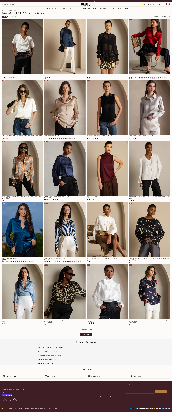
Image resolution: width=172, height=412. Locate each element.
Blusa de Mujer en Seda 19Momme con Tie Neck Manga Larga (102, 258)
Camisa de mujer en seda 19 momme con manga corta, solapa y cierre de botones (22, 135)
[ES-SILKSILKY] (86, 4)
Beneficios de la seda (103, 389)
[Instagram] (6, 399)
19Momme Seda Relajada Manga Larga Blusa (56, 196)
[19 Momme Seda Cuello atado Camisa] (107, 291)
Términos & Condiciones (51, 408)
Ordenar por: (157, 16)
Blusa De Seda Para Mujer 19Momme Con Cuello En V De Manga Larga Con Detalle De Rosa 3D (149, 197)
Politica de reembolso (76, 392)
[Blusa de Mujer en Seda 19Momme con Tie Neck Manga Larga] (107, 229)
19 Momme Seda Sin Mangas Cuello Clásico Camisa (100, 135)
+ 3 (167, 77)
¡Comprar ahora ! (96, 1)
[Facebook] (3, 399)
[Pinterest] (16, 399)
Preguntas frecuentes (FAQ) (105, 396)
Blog (46, 394)
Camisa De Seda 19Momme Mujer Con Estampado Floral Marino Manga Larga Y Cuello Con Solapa (148, 321)
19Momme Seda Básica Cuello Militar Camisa (141, 74)
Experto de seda (102, 392)
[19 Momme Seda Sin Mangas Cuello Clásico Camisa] (107, 107)
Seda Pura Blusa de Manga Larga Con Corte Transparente (99, 74)
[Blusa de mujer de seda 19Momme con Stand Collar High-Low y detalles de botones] (65, 46)
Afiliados (46, 392)
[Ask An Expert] (162, 4)
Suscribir (161, 391)
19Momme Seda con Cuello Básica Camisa (55, 258)
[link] (162, 4)
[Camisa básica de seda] (65, 107)
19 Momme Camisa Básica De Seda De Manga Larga (142, 135)
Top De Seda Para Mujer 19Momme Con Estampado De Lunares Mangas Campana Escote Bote (149, 259)
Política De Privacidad (76, 396)
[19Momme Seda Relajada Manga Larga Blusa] (65, 168)
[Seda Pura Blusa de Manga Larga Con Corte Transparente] (107, 46)
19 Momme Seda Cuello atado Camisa (97, 320)
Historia (46, 387)
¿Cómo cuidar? (102, 394)
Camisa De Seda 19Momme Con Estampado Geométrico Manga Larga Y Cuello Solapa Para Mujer (21, 197)
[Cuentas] (159, 4)
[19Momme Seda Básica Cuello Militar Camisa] (149, 46)
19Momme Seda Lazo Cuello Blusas (96, 196)
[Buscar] (156, 4)
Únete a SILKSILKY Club (104, 387)
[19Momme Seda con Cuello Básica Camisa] (65, 229)
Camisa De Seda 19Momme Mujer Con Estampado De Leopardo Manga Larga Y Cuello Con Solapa (64, 321)
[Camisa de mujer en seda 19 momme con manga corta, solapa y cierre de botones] (22, 107)
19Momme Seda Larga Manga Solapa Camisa (14, 320)
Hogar (3, 10)
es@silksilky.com (5, 392)
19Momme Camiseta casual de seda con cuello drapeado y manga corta (20, 74)
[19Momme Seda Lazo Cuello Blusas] (107, 168)
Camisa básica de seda (51, 135)
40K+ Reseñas (48, 396)
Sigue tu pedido (75, 394)
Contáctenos (47, 389)
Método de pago (75, 387)
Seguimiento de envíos (77, 389)
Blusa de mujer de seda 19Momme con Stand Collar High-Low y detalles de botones (64, 74)
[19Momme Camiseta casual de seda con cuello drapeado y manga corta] (22, 46)
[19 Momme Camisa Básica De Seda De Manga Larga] (149, 107)
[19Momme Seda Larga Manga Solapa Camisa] (22, 291)
